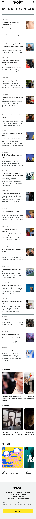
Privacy (27, 493)
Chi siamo (10, 493)
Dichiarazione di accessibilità (18, 499)
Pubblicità (19, 493)
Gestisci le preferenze (18, 495)
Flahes (5, 405)
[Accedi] (33, 2)
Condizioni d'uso (18, 497)
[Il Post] (18, 2)
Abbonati (18, 511)
